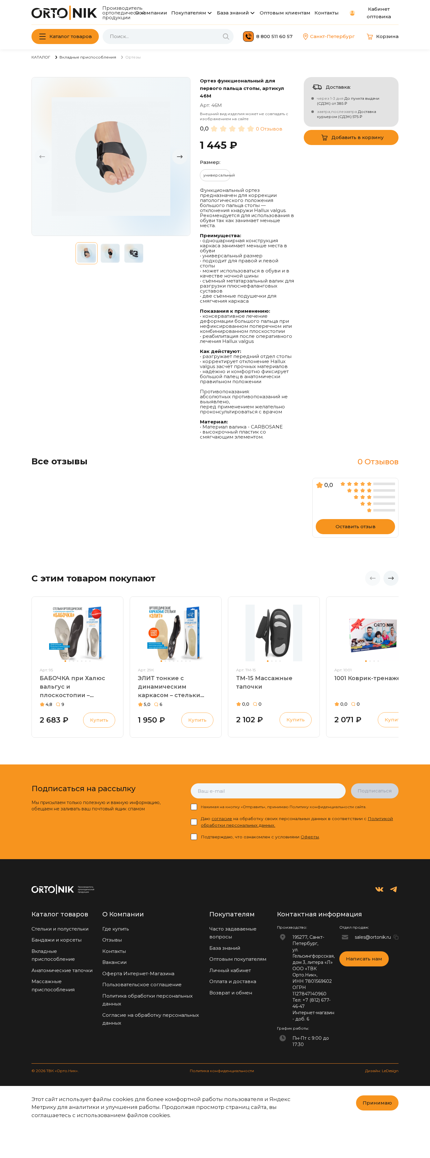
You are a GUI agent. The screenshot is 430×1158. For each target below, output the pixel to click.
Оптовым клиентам (285, 13)
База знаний (233, 13)
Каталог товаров (70, 36)
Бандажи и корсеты (56, 940)
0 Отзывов (269, 129)
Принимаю (377, 1103)
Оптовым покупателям (237, 959)
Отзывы (112, 940)
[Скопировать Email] (396, 937)
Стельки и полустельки (59, 929)
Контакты (326, 13)
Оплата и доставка (232, 981)
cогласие (222, 818)
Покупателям (188, 13)
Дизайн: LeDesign (382, 1070)
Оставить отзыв (356, 526)
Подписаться (375, 791)
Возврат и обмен (230, 993)
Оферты (310, 836)
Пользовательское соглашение (142, 984)
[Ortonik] (64, 13)
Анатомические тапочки (62, 970)
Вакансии (114, 962)
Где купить (115, 929)
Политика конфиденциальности (222, 1070)
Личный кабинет (230, 970)
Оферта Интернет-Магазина (138, 973)
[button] (179, 156)
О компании (151, 13)
